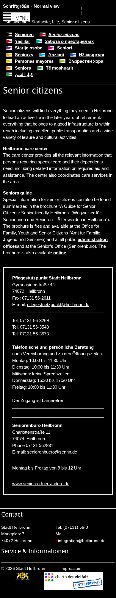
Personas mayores (34, 61)
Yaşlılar (22, 41)
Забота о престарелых (69, 41)
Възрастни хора (85, 61)
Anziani (56, 54)
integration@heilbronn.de (82, 540)
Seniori (64, 47)
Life (55, 21)
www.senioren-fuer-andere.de (40, 483)
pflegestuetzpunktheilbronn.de (58, 304)
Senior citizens (75, 21)
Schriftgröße (16, 6)
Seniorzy (24, 54)
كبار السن (24, 74)
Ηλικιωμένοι (91, 54)
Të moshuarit (59, 67)
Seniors (23, 67)
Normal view (46, 6)
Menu (21, 18)
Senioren (24, 34)
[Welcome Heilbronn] (82, 12)
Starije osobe (28, 47)
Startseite (40, 21)
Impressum (70, 568)
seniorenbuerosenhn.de (52, 451)
